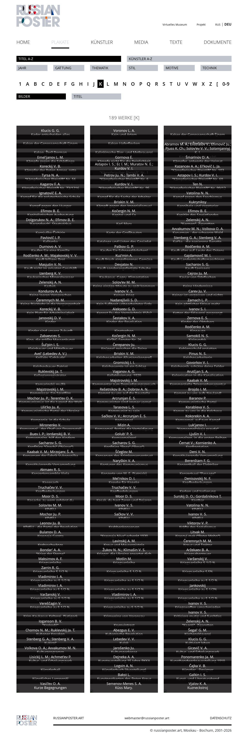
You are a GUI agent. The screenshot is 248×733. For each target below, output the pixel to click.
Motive (172, 68)
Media (141, 42)
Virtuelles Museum (175, 24)
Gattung (63, 68)
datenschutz (221, 718)
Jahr (22, 68)
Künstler (102, 42)
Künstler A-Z (140, 58)
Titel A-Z (25, 58)
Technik (209, 68)
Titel (78, 96)
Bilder (24, 96)
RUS (217, 24)
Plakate (60, 42)
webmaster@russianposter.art (147, 718)
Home (23, 42)
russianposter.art (68, 718)
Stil (132, 68)
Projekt (201, 24)
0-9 (225, 83)
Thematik (100, 68)
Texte (176, 42)
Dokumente (218, 42)
